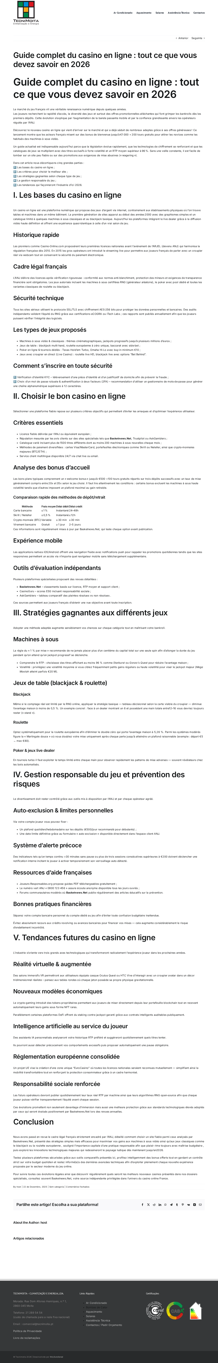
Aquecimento (94, 1311)
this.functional (56, 1357)
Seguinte (197, 38)
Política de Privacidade (27, 1331)
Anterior (183, 38)
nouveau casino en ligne (45, 130)
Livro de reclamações (26, 1337)
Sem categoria (56, 1186)
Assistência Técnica (98, 1320)
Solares (90, 1316)
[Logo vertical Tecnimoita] (26, 2)
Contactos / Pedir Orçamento (104, 1325)
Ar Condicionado (96, 1302)
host (19, 1186)
